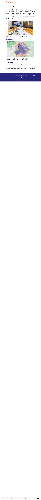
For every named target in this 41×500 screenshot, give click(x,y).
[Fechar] (40, 498)
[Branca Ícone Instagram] (33, 75)
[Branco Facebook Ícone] (34, 75)
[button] (20, 28)
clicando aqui (25, 36)
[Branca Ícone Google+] (32, 75)
